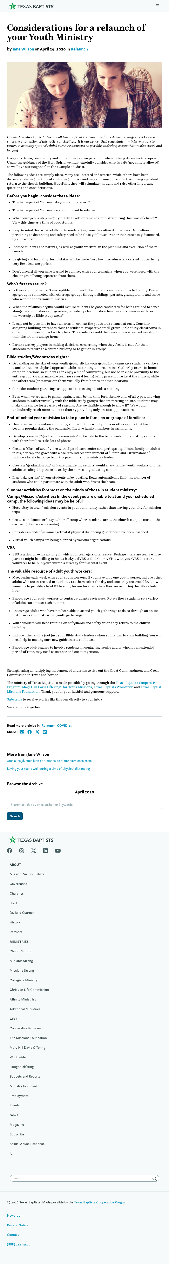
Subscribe (14, 699)
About (15, 864)
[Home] (31, 5)
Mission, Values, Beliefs (27, 874)
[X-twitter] (33, 850)
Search (15, 816)
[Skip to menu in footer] (157, 6)
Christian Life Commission (29, 990)
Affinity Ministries (23, 999)
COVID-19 (64, 725)
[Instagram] (21, 850)
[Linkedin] (45, 850)
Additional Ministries (25, 1009)
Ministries (19, 941)
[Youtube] (57, 850)
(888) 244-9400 (18, 1244)
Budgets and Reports (25, 1076)
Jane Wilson (23, 49)
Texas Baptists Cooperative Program (101, 1202)
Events (15, 1105)
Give (13, 1018)
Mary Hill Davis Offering (27, 1047)
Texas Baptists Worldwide (113, 687)
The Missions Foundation (28, 1038)
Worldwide (18, 1057)
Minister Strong (21, 961)
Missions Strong (22, 970)
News (14, 1115)
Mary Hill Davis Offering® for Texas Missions (57, 687)
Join (12, 1153)
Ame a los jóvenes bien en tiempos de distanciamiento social (50, 761)
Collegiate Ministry (24, 980)
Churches (17, 893)
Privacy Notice (17, 1225)
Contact (13, 1234)
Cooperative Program (25, 1028)
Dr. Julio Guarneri (22, 912)
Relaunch (79, 49)
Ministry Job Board (23, 1086)
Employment (19, 1096)
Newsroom (15, 1215)
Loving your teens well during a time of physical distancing (48, 768)
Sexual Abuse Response (27, 1144)
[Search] (155, 1178)
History (15, 922)
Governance (18, 884)
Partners (16, 932)
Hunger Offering (22, 1067)
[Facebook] (11, 850)
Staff (13, 903)
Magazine (17, 1124)
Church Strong (20, 951)
